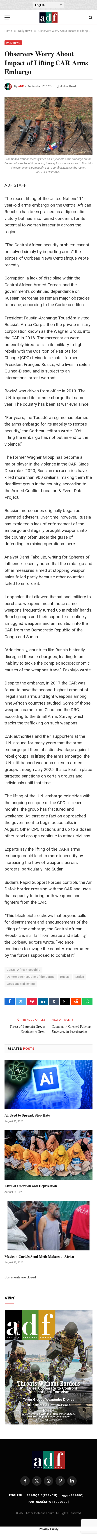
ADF (21, 86)
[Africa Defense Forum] (48, 17)
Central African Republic (23, 969)
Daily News (13, 43)
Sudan (79, 976)
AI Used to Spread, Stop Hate (27, 1115)
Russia (64, 976)
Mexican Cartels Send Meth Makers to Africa (39, 1256)
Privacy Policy (48, 1529)
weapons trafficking (21, 983)
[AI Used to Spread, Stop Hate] (48, 1084)
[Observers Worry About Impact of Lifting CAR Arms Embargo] (48, 126)
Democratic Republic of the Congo (31, 976)
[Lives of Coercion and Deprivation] (48, 1155)
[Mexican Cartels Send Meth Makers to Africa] (48, 1225)
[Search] (90, 17)
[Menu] (7, 17)
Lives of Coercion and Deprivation (31, 1185)
